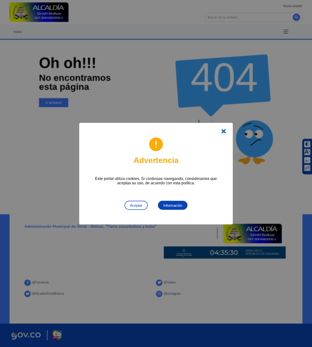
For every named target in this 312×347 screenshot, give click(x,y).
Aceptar (136, 205)
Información (172, 205)
